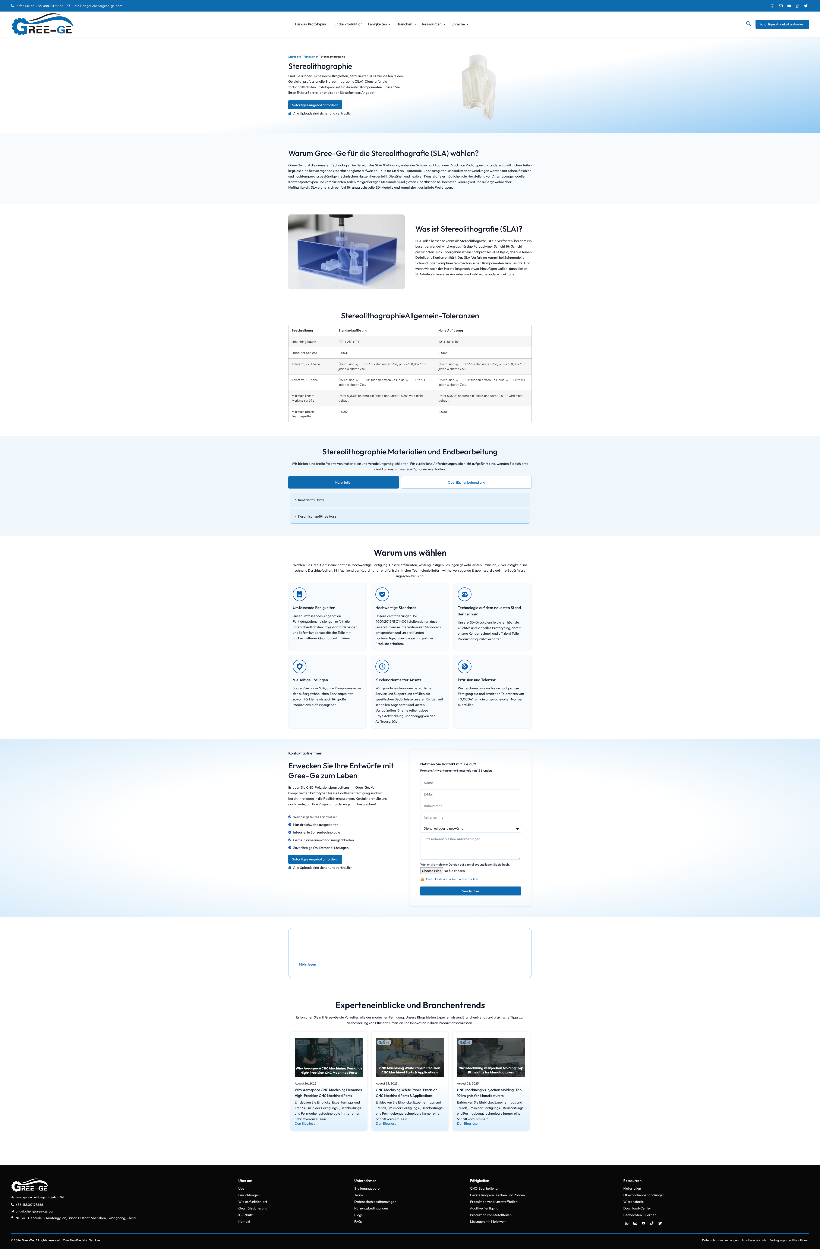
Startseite (294, 57)
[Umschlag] (780, 5)
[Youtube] (789, 5)
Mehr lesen (307, 964)
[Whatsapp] (772, 5)
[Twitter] (805, 5)
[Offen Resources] (444, 24)
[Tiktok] (797, 5)
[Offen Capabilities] (389, 24)
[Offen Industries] (415, 24)
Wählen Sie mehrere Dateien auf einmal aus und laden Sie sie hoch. (465, 864)
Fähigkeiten (310, 57)
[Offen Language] (467, 24)
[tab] (343, 482)
